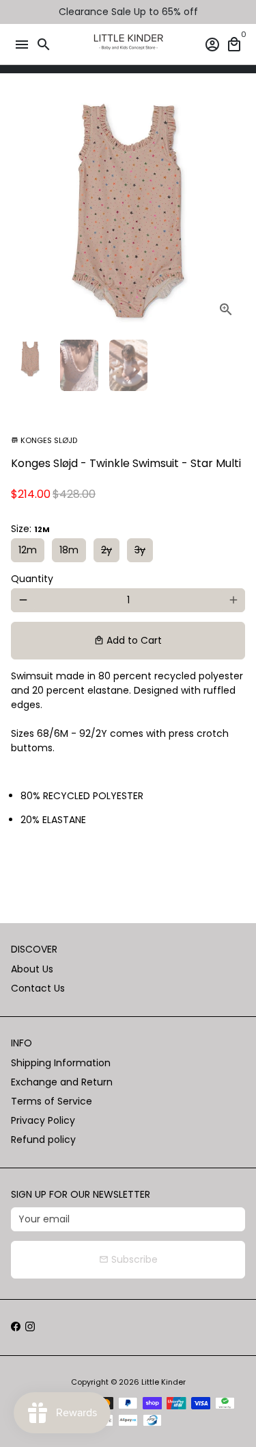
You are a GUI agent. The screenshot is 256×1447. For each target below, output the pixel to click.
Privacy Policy (43, 1120)
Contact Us (38, 988)
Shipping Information (61, 1063)
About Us (32, 969)
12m (27, 550)
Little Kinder (163, 1381)
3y (139, 550)
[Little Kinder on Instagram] (30, 1327)
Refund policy (43, 1139)
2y (106, 550)
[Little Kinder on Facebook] (15, 1327)
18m (69, 550)
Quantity (32, 579)
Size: (30, 529)
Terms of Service (51, 1101)
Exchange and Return (62, 1082)
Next (233, 211)
